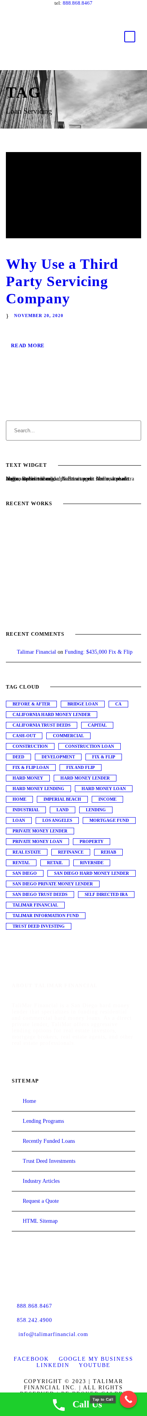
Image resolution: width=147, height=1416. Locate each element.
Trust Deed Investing (39, 926)
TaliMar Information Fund (46, 915)
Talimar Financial (36, 652)
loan (19, 820)
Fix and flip (80, 767)
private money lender (40, 831)
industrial (26, 809)
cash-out (24, 735)
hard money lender (85, 778)
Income (107, 799)
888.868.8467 (78, 3)
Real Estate (27, 852)
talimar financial (35, 905)
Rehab (108, 852)
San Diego (25, 873)
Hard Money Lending (38, 788)
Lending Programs (43, 1121)
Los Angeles (57, 820)
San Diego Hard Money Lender (91, 873)
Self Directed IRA (106, 894)
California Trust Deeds (42, 725)
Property (91, 841)
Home (19, 799)
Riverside (91, 862)
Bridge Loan (82, 704)
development (58, 756)
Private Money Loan (37, 841)
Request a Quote (41, 1201)
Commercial (68, 735)
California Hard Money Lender (52, 714)
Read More (28, 345)
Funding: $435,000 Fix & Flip (98, 652)
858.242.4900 (34, 1320)
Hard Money (28, 778)
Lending (96, 809)
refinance (70, 852)
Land (62, 809)
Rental (21, 862)
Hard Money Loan (104, 788)
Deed (18, 756)
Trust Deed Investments (49, 1161)
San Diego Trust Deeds (40, 894)
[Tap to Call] (128, 1399)
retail (55, 862)
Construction (30, 746)
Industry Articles (41, 1181)
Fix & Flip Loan (31, 767)
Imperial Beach (62, 799)
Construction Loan (89, 746)
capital (97, 725)
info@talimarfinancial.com (53, 1334)
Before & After (31, 704)
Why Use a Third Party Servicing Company (62, 281)
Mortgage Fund (109, 820)
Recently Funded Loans (49, 1141)
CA (118, 704)
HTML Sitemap (40, 1221)
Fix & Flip (103, 756)
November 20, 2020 (39, 315)
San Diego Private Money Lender (53, 883)
